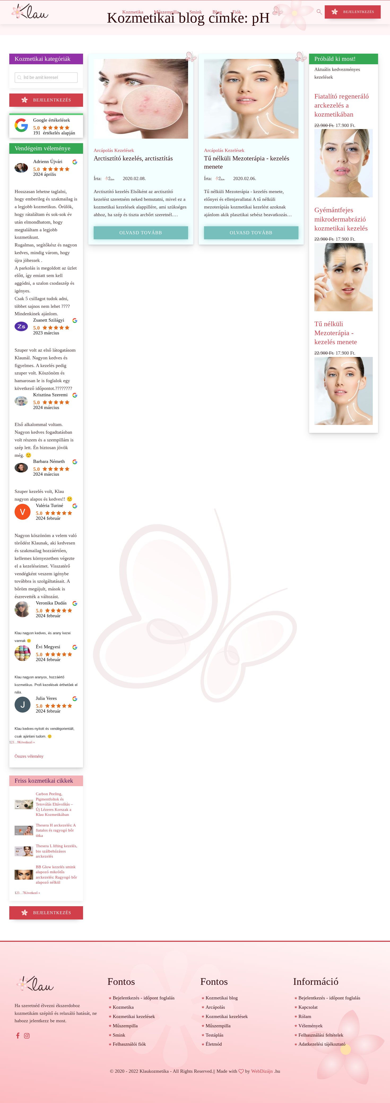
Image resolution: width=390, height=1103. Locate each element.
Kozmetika (132, 12)
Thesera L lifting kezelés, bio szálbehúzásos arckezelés (56, 851)
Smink (195, 12)
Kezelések (124, 150)
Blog (217, 12)
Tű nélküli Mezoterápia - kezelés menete (335, 333)
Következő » (27, 742)
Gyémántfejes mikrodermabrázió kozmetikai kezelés (341, 219)
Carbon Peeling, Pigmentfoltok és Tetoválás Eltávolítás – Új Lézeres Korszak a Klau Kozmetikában (54, 804)
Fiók (236, 12)
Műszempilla (166, 12)
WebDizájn (262, 1071)
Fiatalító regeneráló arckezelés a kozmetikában (341, 105)
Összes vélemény (29, 756)
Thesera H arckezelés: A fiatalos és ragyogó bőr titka (56, 830)
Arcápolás (103, 150)
